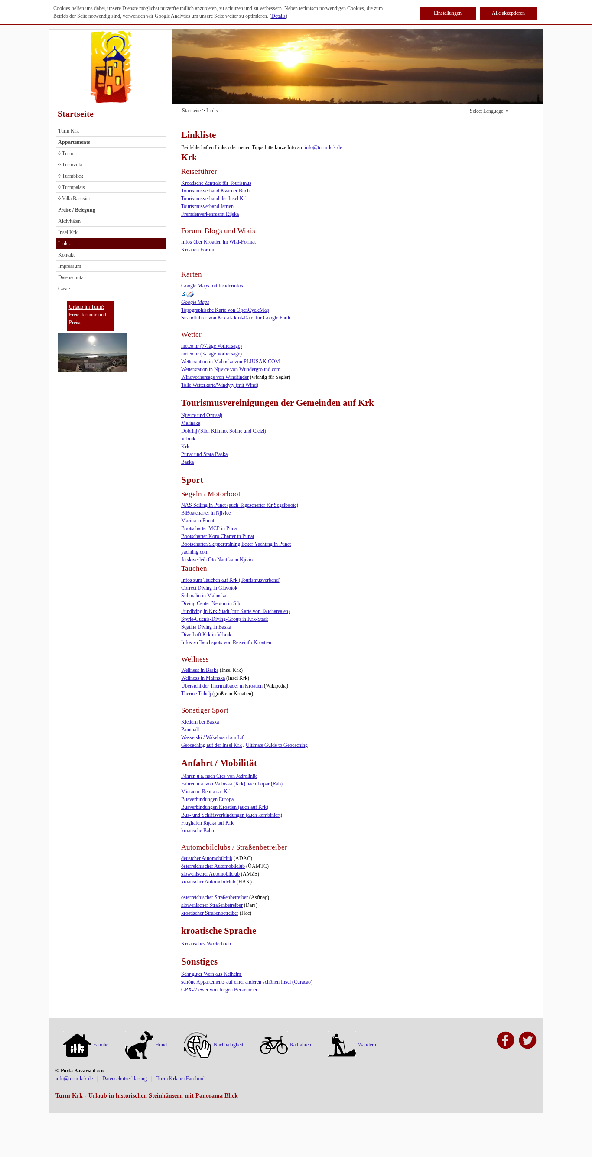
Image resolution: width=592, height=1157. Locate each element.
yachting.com (194, 552)
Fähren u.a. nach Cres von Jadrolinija (219, 776)
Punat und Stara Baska (204, 454)
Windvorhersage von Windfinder (215, 377)
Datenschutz (70, 277)
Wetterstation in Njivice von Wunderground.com (230, 369)
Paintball (190, 730)
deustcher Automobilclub (206, 858)
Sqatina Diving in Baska (206, 627)
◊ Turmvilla (70, 165)
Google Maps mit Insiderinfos (212, 286)
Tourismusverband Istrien (207, 206)
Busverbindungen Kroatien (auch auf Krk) (224, 807)
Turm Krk (68, 131)
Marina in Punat (197, 521)
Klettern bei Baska (200, 722)
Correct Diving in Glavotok (209, 588)
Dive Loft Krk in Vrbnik (206, 635)
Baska (187, 462)
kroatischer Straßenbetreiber (209, 913)
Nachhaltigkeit (228, 1045)
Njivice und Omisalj (201, 415)
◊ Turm (65, 153)
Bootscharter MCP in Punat (209, 528)
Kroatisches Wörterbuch (206, 944)
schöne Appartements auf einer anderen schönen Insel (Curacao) (246, 982)
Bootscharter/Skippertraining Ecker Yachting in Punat (236, 544)
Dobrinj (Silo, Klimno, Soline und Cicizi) (223, 431)
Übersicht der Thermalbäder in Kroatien (222, 686)
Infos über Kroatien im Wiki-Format (218, 242)
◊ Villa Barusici (74, 199)
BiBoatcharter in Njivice (206, 513)
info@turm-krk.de (323, 147)
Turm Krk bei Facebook (181, 1079)
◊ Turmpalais (71, 187)
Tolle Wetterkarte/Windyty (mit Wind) (219, 385)
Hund (161, 1045)
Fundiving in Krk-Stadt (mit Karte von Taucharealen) (235, 611)
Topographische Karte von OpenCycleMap (225, 310)
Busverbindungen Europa (207, 799)
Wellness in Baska (199, 670)
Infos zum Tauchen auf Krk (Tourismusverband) (230, 580)
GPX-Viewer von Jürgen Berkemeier (219, 990)
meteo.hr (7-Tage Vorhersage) (211, 346)
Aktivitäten (69, 221)
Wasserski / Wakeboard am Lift (213, 737)
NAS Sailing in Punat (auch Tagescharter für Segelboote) (239, 505)
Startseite (76, 113)
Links (64, 244)
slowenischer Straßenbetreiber (212, 905)
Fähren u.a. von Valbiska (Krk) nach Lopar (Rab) (232, 784)
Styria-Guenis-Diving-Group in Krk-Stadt (224, 619)
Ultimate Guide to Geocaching (277, 745)
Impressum (69, 266)
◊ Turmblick (70, 176)
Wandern (367, 1045)
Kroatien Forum (197, 250)
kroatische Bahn (197, 831)
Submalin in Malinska (203, 596)
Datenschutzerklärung (124, 1079)
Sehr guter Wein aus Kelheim (211, 974)
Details (278, 16)
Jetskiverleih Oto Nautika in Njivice (217, 560)
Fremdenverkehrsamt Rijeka (210, 214)
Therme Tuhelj (196, 694)
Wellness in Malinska (203, 678)
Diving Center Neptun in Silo (211, 603)
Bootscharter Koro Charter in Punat (217, 536)
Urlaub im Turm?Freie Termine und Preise (87, 315)
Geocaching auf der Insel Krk (211, 745)
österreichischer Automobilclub (213, 866)
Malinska (190, 423)
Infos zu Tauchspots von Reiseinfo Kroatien (226, 642)
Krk (185, 446)
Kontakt (66, 255)
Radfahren (300, 1045)
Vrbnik (188, 439)
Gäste (64, 289)
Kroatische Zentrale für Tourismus (216, 183)
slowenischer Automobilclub (210, 874)
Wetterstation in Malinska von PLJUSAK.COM (230, 362)
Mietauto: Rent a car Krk (206, 792)
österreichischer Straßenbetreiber (214, 897)
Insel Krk (68, 232)
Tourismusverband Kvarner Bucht (216, 191)
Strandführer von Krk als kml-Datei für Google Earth (235, 318)
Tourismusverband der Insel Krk (214, 199)
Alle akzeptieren (508, 13)
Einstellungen (448, 13)
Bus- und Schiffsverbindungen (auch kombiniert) (231, 815)
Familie (100, 1045)
